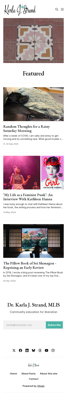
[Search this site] (56, 9)
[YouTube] (46, 350)
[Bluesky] (33, 350)
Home (13, 373)
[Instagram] (53, 350)
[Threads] (40, 350)
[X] (14, 350)
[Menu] (62, 9)
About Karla (28, 373)
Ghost (40, 385)
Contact (33, 378)
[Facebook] (20, 350)
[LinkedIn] (27, 350)
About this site (48, 373)
